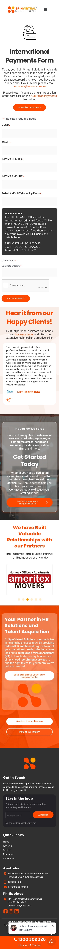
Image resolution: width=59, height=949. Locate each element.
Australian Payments (44, 95)
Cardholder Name (11, 265)
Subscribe (43, 814)
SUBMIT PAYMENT (16, 298)
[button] (45, 9)
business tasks (24, 334)
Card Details (9, 260)
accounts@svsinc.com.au (30, 86)
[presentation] (25, 285)
